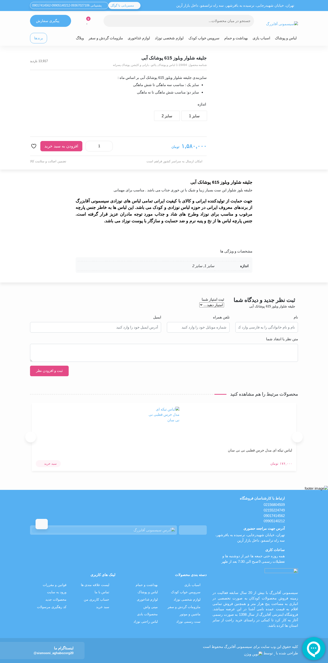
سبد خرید (102, 607)
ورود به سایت (57, 592)
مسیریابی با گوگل (122, 5)
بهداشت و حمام (236, 38)
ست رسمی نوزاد (188, 621)
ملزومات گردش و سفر (106, 38)
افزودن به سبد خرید (61, 146)
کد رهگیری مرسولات (52, 607)
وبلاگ (80, 38)
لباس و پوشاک (286, 38)
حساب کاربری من (96, 599)
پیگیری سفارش (47, 21)
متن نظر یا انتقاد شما (282, 339)
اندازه (202, 104)
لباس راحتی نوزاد (146, 621)
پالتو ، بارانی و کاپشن (143, 65)
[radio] (194, 116)
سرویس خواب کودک (203, 38)
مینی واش (150, 607)
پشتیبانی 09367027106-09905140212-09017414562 (67, 5)
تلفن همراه (221, 317)
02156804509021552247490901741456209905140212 (274, 513)
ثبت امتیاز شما (213, 299)
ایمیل (157, 317)
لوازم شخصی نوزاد (169, 38)
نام (296, 317)
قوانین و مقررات (55, 585)
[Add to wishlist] (34, 146)
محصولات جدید (56, 599)
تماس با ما (102, 592)
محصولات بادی (147, 614)
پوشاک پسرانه (121, 65)
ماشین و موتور (190, 614)
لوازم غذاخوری (139, 38)
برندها (38, 38)
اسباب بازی (261, 38)
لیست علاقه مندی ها (95, 585)
